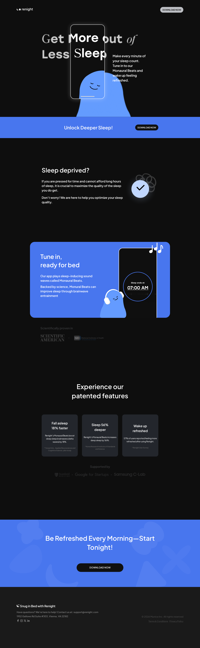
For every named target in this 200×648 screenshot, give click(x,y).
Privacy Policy (176, 621)
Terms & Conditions (158, 621)
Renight (49, 606)
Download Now (171, 9)
